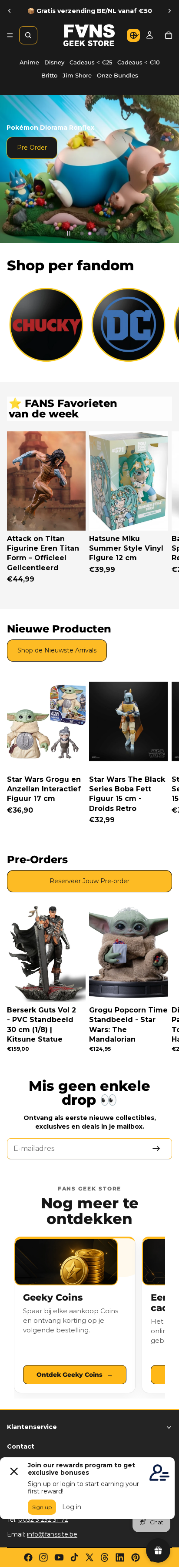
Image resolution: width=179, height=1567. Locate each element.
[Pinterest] (135, 1557)
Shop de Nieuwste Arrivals (56, 650)
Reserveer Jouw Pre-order (89, 881)
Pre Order (32, 147)
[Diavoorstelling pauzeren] (68, 233)
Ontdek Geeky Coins (74, 1375)
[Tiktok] (74, 1557)
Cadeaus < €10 (138, 62)
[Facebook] (28, 1557)
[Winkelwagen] (168, 35)
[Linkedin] (120, 1557)
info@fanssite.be (52, 1534)
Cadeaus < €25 (91, 62)
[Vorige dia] (9, 10)
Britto (49, 75)
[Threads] (104, 1557)
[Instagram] (43, 1557)
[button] (133, 35)
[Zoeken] (28, 35)
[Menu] (10, 35)
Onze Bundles (117, 75)
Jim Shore (77, 75)
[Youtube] (59, 1557)
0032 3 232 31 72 (43, 1519)
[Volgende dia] (169, 10)
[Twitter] (89, 1557)
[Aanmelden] (156, 1149)
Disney (54, 62)
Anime (29, 62)
